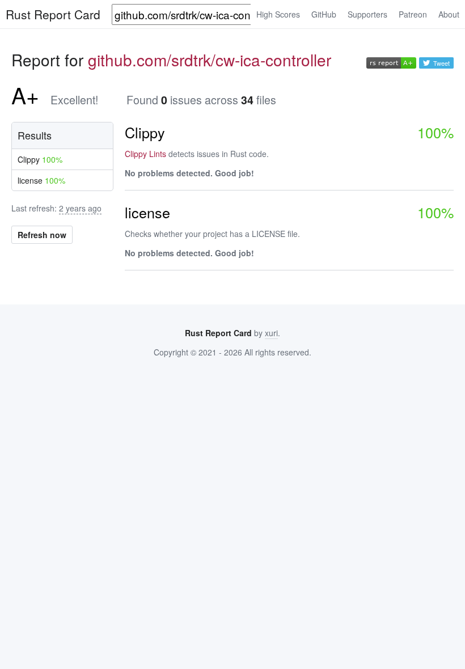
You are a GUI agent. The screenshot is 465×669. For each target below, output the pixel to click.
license (41, 180)
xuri (271, 332)
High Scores (278, 14)
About (448, 14)
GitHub (323, 14)
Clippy (40, 159)
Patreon (413, 14)
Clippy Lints (145, 153)
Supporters (367, 14)
